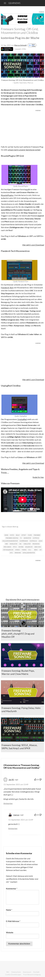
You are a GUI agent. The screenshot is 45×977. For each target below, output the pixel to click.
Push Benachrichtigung (32, 974)
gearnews (14, 3)
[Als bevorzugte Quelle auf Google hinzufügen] (7, 49)
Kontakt (36, 972)
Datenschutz (16, 972)
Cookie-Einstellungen (13, 974)
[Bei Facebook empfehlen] (30, 526)
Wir (7, 972)
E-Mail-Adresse (13, 921)
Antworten (8, 803)
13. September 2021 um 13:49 (15, 784)
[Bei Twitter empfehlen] (39, 526)
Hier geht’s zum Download (33, 245)
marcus (16, 815)
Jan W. (11, 779)
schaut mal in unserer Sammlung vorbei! (24, 150)
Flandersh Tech (7, 287)
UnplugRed (22, 419)
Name (9, 910)
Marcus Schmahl (20, 45)
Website (9, 932)
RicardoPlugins (7, 195)
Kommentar (11, 888)
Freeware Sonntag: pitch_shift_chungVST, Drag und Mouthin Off (18, 633)
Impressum (27, 972)
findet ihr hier (38, 477)
